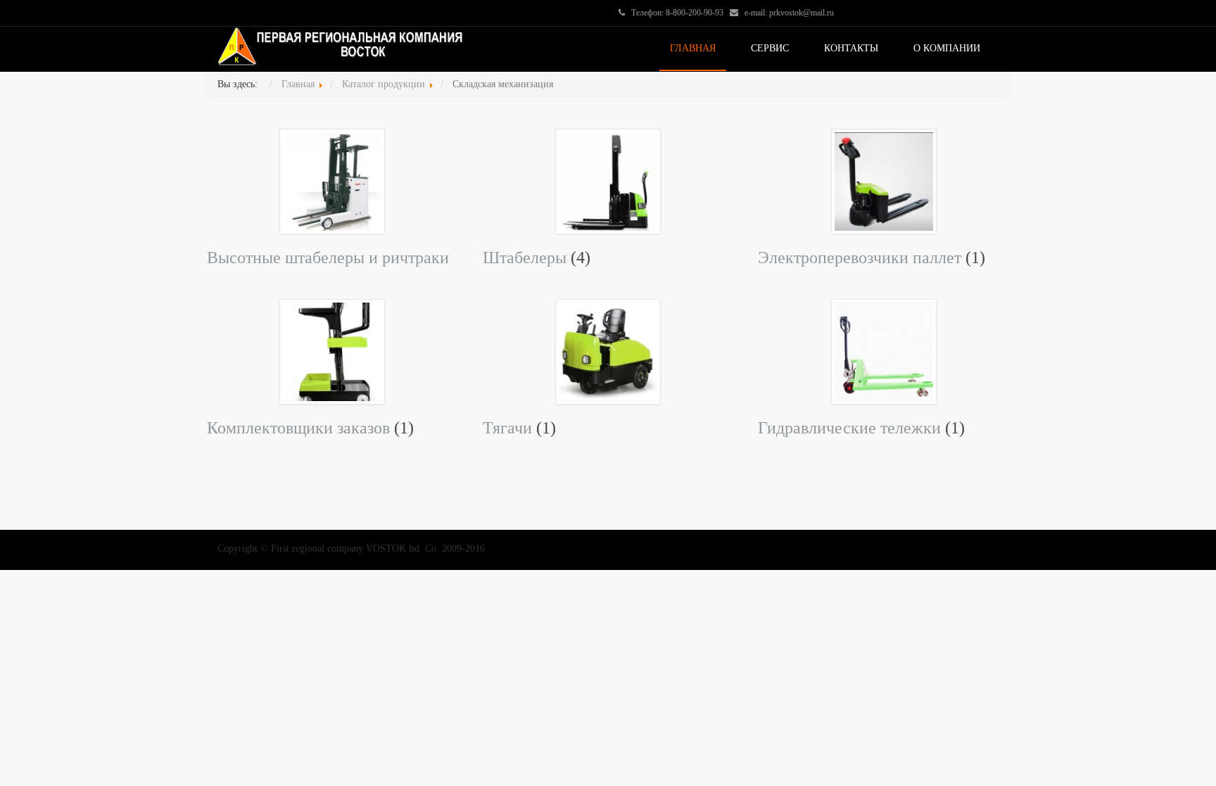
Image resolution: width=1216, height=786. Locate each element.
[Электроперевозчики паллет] (884, 180)
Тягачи (507, 428)
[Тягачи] (608, 351)
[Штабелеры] (608, 180)
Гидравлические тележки (851, 428)
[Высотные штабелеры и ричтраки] (332, 180)
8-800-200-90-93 (694, 13)
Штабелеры (524, 257)
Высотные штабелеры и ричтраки (328, 257)
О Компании (946, 48)
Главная (693, 48)
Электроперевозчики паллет (861, 257)
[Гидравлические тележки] (884, 351)
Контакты (851, 48)
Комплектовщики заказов (298, 428)
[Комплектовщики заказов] (332, 351)
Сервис (770, 48)
